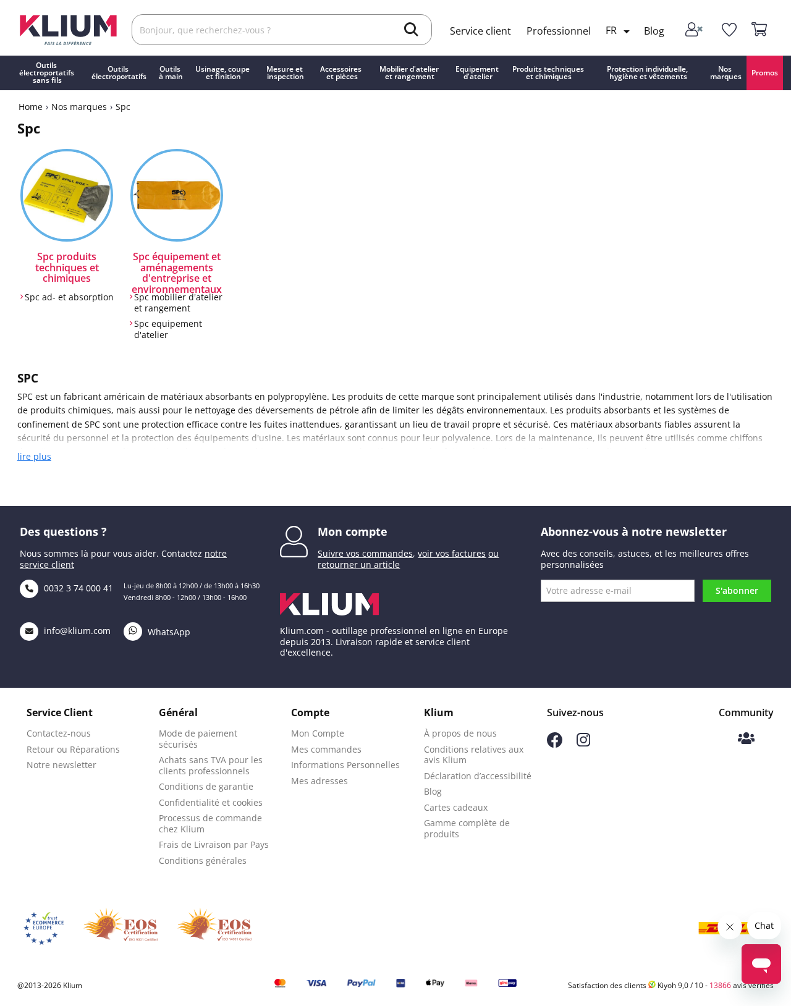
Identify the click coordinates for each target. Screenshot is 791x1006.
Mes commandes (326, 749)
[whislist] (729, 30)
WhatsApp (167, 632)
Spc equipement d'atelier (168, 329)
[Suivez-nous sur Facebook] (554, 744)
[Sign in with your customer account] (695, 30)
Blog (654, 31)
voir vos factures (452, 553)
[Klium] (68, 28)
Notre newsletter (61, 765)
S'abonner (737, 590)
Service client (480, 31)
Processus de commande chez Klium (210, 823)
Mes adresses (319, 781)
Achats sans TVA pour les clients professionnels (211, 765)
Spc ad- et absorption (69, 297)
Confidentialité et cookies (211, 802)
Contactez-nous (59, 733)
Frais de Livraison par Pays (214, 844)
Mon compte (352, 531)
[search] (411, 31)
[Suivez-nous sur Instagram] (583, 743)
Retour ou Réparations (73, 749)
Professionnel (559, 31)
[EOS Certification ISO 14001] (214, 928)
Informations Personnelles (345, 765)
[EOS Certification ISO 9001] (120, 928)
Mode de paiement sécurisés (198, 738)
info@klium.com (77, 630)
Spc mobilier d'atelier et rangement (178, 302)
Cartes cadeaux (456, 807)
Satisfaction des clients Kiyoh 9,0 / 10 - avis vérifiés (671, 985)
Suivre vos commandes (365, 553)
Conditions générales (203, 860)
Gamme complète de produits (467, 828)
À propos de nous (460, 733)
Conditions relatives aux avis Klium (473, 754)
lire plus (34, 456)
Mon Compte (317, 733)
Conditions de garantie (206, 786)
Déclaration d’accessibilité (477, 776)
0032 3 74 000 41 (77, 588)
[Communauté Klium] (746, 739)
